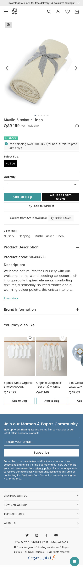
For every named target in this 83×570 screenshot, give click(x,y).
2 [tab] (38, 115)
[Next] (76, 68)
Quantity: (10, 177)
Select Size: (11, 156)
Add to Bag (19, 401)
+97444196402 (12, 479)
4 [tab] (44, 115)
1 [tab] (35, 115)
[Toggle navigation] (6, 11)
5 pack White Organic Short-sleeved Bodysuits (18, 385)
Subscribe (41, 452)
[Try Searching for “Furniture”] (49, 11)
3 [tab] (41, 115)
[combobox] (41, 184)
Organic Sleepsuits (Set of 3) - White (48, 385)
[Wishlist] (30, 338)
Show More (11, 298)
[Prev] (7, 68)
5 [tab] (47, 115)
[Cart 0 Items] (77, 11)
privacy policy (43, 468)
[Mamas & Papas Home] (14, 11)
